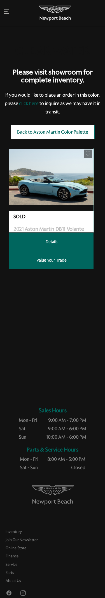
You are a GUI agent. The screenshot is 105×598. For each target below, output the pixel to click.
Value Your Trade (51, 260)
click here (29, 103)
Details (51, 241)
